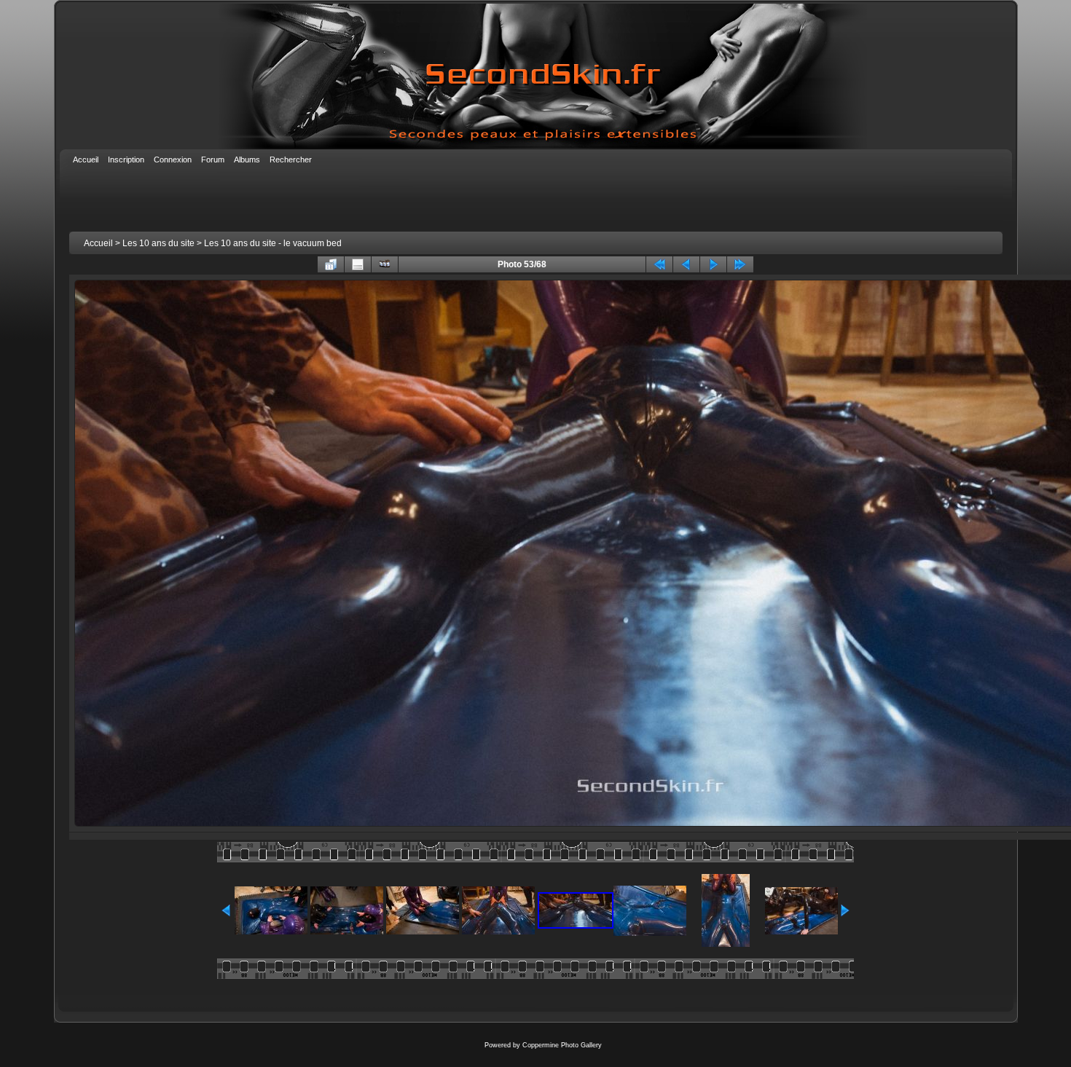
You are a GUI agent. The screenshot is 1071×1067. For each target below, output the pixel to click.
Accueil (98, 243)
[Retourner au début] (659, 264)
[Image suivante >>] (713, 264)
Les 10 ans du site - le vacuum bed (273, 243)
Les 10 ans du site (158, 243)
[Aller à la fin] (740, 264)
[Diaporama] (385, 264)
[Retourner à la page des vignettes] (331, 264)
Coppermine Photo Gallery (562, 1045)
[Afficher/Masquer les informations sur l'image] (358, 264)
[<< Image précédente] (686, 264)
